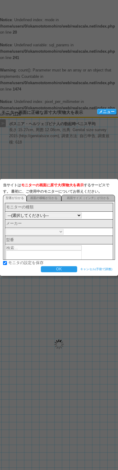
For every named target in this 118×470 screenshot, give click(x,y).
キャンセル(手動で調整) (96, 269)
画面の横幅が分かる (43, 198)
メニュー (107, 111)
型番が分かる (15, 198)
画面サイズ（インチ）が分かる (88, 198)
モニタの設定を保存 (26, 262)
